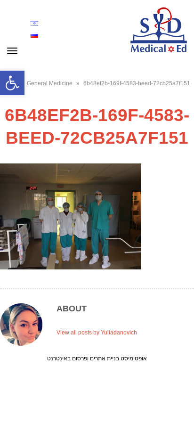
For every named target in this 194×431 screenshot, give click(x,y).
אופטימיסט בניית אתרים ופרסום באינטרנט (97, 358)
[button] (12, 83)
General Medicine (50, 83)
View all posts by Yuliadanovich (97, 332)
